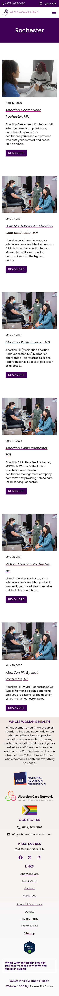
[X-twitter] (29, 857)
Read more (16, 153)
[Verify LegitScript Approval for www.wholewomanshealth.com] (30, 953)
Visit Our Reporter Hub (29, 849)
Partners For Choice (41, 986)
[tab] (29, 966)
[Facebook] (20, 857)
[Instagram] (38, 857)
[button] (48, 4)
